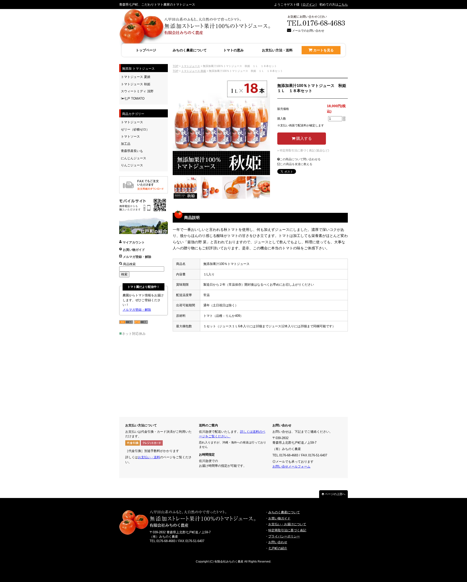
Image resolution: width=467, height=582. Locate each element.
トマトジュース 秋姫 (193, 70)
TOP (175, 66)
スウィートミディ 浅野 (137, 91)
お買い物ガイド (133, 250)
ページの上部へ (334, 494)
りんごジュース (132, 165)
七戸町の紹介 (277, 548)
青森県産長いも (132, 151)
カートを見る (323, 50)
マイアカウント (133, 242)
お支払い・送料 (149, 457)
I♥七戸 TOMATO (132, 98)
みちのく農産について (190, 50)
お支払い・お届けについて (287, 524)
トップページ (146, 50)
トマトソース (130, 136)
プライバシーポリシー (284, 536)
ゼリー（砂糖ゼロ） (135, 129)
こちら (343, 4)
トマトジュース (190, 66)
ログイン (309, 4)
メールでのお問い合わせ (308, 30)
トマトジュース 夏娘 (135, 77)
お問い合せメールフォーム (291, 466)
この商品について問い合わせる (300, 159)
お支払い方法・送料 (277, 50)
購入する (303, 138)
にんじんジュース (133, 158)
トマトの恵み (233, 50)
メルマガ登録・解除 (136, 257)
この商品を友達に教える (296, 164)
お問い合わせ (277, 542)
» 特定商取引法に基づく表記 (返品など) (303, 150)
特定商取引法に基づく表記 (287, 530)
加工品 (125, 144)
